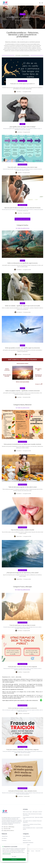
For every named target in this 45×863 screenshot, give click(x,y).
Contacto (32, 850)
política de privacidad (6, 853)
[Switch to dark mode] (40, 3)
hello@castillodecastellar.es (8, 830)
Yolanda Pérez (5, 836)
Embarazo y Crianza (27, 840)
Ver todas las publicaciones (22, 228)
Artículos (25, 809)
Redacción (4, 833)
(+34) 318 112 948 (6, 828)
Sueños (22, 14)
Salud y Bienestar (22, 164)
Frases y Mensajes (22, 622)
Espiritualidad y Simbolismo (28, 842)
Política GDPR (37, 850)
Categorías (26, 833)
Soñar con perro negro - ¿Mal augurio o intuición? (32, 811)
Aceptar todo (14, 859)
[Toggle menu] (42, 2)
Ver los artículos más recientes (22, 219)
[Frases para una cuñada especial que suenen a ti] (22, 71)
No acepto (14, 856)
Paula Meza (4, 840)
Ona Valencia (4, 838)
